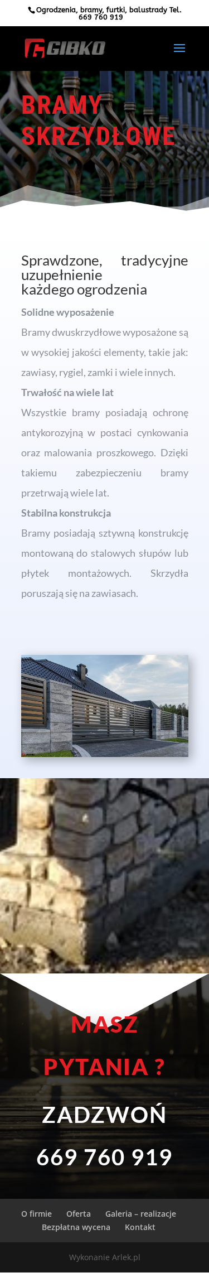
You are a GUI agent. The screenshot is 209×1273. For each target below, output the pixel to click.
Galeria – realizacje (140, 1213)
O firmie (36, 1213)
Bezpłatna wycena (76, 1227)
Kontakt (140, 1227)
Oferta (78, 1213)
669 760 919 (101, 17)
